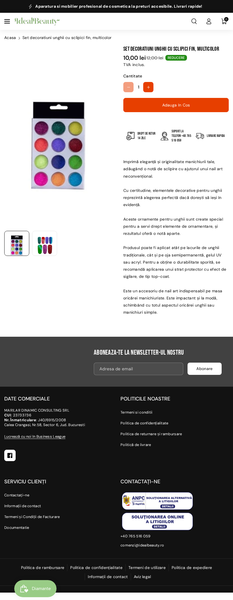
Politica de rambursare (43, 567)
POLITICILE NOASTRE (145, 398)
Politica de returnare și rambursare (151, 433)
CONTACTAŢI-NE (140, 481)
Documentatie (16, 527)
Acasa (10, 37)
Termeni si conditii (136, 412)
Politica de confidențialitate (144, 423)
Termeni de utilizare (147, 567)
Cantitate (132, 76)
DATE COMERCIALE (27, 398)
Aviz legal (142, 576)
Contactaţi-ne (16, 495)
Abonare (204, 368)
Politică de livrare (135, 444)
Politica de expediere (192, 567)
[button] (7, 21)
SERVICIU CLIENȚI (25, 481)
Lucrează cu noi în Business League (34, 436)
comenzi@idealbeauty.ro (142, 545)
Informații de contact (22, 506)
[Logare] (209, 21)
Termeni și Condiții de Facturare (32, 516)
